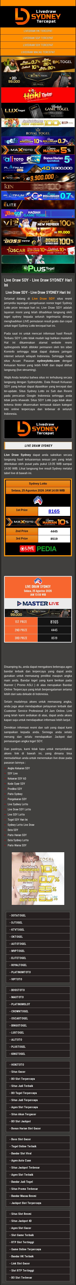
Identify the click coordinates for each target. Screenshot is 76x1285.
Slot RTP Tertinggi (22, 1270)
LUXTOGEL (17, 1032)
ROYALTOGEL (19, 965)
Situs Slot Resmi (21, 1214)
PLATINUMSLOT (20, 1004)
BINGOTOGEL (19, 1025)
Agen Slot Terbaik (22, 1174)
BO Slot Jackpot (21, 1121)
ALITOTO (16, 1039)
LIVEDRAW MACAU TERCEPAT (38, 52)
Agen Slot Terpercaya (24, 1107)
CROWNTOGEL (19, 1011)
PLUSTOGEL (18, 1046)
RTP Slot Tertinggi (22, 1242)
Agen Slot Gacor (21, 1228)
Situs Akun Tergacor (23, 1114)
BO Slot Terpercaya (23, 1079)
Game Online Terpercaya (26, 1249)
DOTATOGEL (18, 915)
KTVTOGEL (17, 929)
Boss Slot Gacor (21, 1139)
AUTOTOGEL (18, 944)
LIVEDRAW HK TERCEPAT (38, 31)
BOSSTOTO (18, 990)
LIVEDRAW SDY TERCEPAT (38, 45)
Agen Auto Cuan (21, 1160)
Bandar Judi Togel (22, 1181)
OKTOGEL (17, 936)
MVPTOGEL (18, 951)
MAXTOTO (17, 997)
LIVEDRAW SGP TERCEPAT (38, 38)
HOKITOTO (17, 1064)
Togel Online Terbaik (23, 1146)
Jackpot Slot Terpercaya (26, 1203)
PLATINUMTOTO (21, 972)
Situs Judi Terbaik (22, 1086)
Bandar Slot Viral (21, 1153)
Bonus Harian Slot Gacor (26, 1128)
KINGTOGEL (18, 1054)
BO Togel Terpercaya (24, 1093)
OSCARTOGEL (19, 1018)
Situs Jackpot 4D (21, 1221)
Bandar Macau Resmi (23, 1196)
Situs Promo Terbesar (24, 1189)
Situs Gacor (18, 1071)
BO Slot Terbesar (21, 1277)
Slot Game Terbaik (22, 1235)
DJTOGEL (16, 922)
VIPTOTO (16, 979)
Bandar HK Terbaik (22, 1256)
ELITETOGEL (18, 958)
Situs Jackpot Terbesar (25, 1167)
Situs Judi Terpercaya (24, 1100)
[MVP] (38, 878)
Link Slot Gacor (20, 1263)
